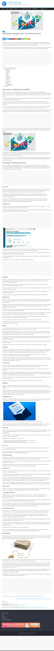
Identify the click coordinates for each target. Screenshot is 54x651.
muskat (9, 35)
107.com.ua (14, 2)
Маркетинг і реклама (26, 8)
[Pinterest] (13, 39)
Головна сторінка (5, 612)
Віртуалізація (34, 8)
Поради (42, 8)
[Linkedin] (10, 39)
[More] (28, 39)
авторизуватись (22, 605)
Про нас (3, 614)
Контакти (3, 616)
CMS (3, 8)
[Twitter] (7, 39)
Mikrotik (16, 8)
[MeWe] (19, 39)
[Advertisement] (27, 57)
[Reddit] (16, 39)
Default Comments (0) (5, 603)
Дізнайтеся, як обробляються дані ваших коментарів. (35, 607)
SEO (20, 8)
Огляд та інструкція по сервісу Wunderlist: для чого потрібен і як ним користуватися (23, 596)
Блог (46, 8)
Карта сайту (4, 618)
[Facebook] (4, 39)
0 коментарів (18, 35)
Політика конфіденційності (6, 619)
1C (38, 8)
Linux (7, 8)
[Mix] (22, 39)
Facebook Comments (13, 603)
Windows (11, 8)
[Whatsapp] (25, 39)
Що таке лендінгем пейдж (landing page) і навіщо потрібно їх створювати (33, 598)
